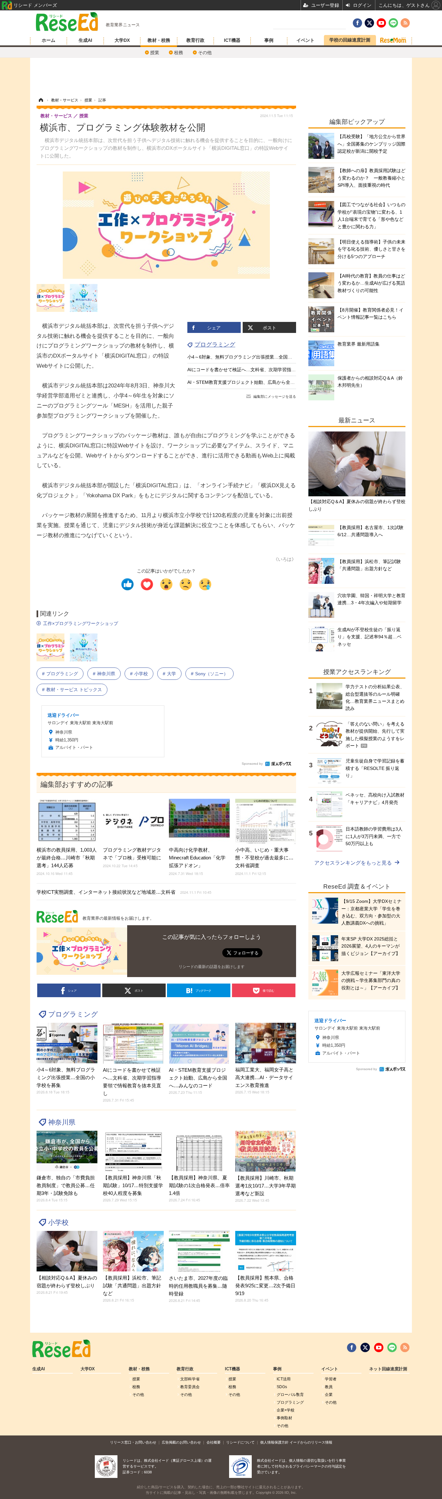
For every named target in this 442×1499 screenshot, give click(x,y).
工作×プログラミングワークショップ (80, 623)
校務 (178, 52)
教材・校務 (159, 40)
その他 (205, 52)
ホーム (48, 40)
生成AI (85, 40)
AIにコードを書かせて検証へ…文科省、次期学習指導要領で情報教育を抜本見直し (271, 369)
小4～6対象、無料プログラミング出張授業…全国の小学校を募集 (253, 357)
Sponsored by (252, 763)
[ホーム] (41, 100)
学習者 (331, 1379)
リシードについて (240, 1442)
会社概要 (213, 1442)
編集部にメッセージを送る (274, 396)
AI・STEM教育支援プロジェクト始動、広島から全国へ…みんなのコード (261, 382)
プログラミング (214, 344)
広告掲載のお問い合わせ (181, 1442)
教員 (329, 1387)
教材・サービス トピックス (74, 689)
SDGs (282, 1387)
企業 (329, 1394)
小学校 (141, 673)
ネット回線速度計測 (388, 1369)
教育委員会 (190, 1387)
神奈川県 (106, 673)
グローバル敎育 (290, 1394)
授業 (154, 52)
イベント (305, 40)
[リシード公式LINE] (392, 1347)
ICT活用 (284, 1379)
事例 (268, 40)
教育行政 (195, 40)
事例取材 (284, 1418)
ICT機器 (232, 40)
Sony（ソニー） (211, 673)
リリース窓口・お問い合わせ (133, 1442)
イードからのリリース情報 (311, 1442)
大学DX (122, 40)
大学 (171, 673)
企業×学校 (285, 1410)
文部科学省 (190, 1379)
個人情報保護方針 (274, 1442)
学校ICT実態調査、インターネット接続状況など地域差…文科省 (124, 892)
